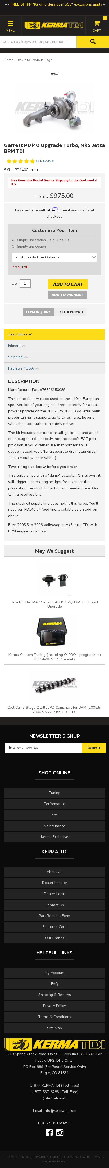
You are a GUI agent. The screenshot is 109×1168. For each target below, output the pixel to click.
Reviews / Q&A (21, 368)
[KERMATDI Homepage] (53, 24)
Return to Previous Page (34, 60)
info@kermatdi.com (60, 1110)
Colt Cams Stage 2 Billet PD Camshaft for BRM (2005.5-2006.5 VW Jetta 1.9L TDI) (54, 710)
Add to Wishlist (68, 294)
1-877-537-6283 (45, 1091)
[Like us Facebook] (49, 1133)
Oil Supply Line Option (29, 246)
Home (8, 60)
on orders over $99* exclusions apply (56, 4)
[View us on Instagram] (59, 1133)
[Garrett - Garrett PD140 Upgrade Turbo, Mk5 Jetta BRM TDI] (54, 75)
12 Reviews (45, 161)
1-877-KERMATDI (45, 1085)
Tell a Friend (70, 312)
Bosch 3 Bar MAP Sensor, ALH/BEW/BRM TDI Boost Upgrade (54, 604)
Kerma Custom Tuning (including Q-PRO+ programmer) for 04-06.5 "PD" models (54, 657)
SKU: (8, 169)
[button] (54, 42)
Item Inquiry (38, 312)
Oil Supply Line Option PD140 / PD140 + (41, 240)
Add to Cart (68, 284)
